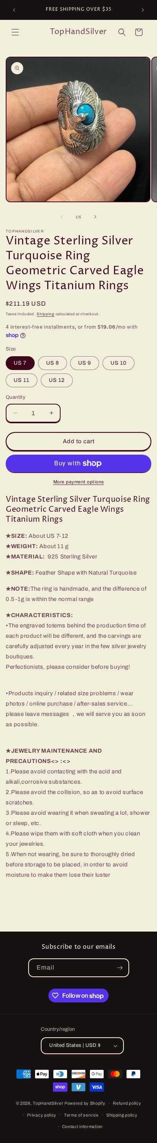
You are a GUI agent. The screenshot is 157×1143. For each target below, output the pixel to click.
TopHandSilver (48, 1103)
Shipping (45, 314)
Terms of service (81, 1115)
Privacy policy (41, 1115)
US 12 (57, 380)
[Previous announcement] (14, 10)
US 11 (21, 380)
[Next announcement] (143, 10)
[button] (15, 32)
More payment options (78, 482)
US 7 (20, 363)
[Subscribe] (120, 967)
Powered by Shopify (85, 1103)
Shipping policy (122, 1115)
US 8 (52, 363)
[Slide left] (61, 216)
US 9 (84, 363)
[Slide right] (95, 216)
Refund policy (127, 1103)
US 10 (119, 363)
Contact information (82, 1126)
